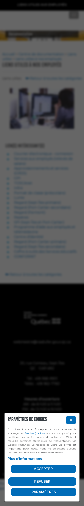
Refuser (42, 481)
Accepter (43, 469)
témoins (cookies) (34, 433)
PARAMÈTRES (43, 492)
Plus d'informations (25, 459)
